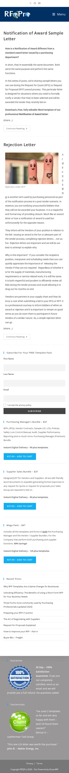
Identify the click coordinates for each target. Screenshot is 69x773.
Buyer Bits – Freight (13, 637)
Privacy (29, 763)
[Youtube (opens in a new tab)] (39, 3)
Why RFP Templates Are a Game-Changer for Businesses (31, 586)
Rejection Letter (20, 144)
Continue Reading (18, 128)
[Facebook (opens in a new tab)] (35, 3)
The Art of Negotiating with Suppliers (22, 619)
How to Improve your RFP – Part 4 (21, 631)
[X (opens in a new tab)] (30, 3)
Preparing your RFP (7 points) (18, 612)
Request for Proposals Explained (20, 625)
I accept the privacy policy (19, 405)
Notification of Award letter (33, 114)
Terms (40, 763)
